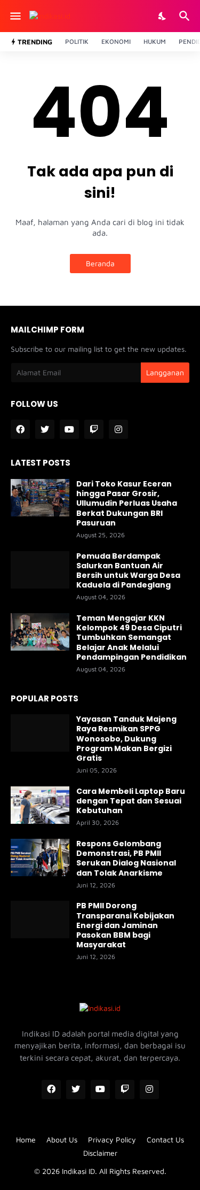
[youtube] (69, 429)
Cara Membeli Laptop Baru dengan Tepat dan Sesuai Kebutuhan (130, 801)
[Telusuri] (186, 16)
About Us (61, 1139)
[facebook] (20, 429)
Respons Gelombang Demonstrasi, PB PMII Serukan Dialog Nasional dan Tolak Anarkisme (126, 858)
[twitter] (44, 429)
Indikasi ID (78, 1171)
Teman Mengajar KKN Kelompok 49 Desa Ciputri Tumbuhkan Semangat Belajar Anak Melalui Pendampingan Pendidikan (131, 637)
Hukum (154, 41)
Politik (77, 41)
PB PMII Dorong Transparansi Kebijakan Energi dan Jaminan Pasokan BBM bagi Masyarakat (125, 925)
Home (26, 1139)
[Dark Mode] (162, 16)
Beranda (100, 263)
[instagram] (118, 429)
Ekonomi (116, 41)
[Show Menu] (14, 16)
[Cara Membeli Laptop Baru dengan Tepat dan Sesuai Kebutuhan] (40, 805)
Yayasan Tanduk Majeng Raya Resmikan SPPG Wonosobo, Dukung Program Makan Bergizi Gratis (126, 738)
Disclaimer (100, 1152)
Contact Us (165, 1139)
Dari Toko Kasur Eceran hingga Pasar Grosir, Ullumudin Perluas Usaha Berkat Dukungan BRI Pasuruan (126, 503)
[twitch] (93, 429)
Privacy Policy (112, 1139)
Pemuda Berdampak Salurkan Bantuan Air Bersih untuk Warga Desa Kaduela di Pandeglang (128, 570)
